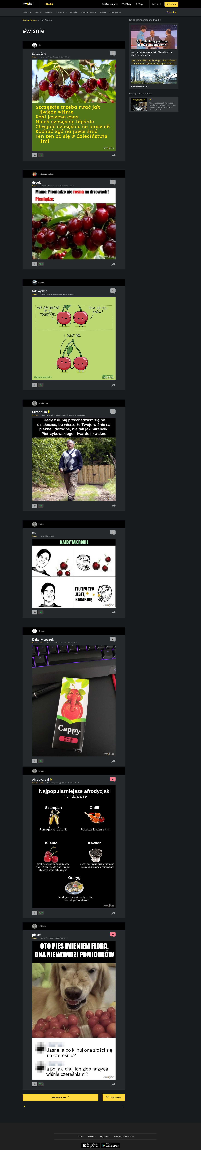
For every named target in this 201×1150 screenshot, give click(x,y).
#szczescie (56, 57)
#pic (62, 57)
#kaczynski (46, 415)
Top (141, 4)
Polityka (73, 12)
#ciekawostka (62, 643)
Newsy (103, 12)
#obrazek (44, 186)
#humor (44, 57)
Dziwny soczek (43, 639)
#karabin (44, 536)
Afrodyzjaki (41, 779)
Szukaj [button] (172, 12)
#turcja (70, 643)
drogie (37, 182)
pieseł (36, 935)
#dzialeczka (55, 415)
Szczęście (39, 53)
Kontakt (80, 1136)
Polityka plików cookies (124, 1136)
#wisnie (67, 57)
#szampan (51, 783)
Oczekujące (111, 4)
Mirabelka (40, 412)
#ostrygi (58, 783)
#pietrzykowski (80, 415)
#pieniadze (64, 186)
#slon (76, 643)
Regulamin (105, 1136)
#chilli (77, 783)
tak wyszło (40, 291)
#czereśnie (63, 938)
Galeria (48, 12)
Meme (34, 186)
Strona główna (30, 20)
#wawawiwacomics (60, 294)
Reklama (92, 1136)
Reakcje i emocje (88, 12)
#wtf (55, 643)
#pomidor (49, 938)
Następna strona (59, 1097)
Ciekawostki (61, 12)
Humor (38, 12)
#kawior (71, 783)
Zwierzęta (27, 12)
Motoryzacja (115, 12)
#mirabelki (70, 415)
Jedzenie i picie (37, 643)
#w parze (71, 294)
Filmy (128, 4)
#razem (43, 294)
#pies (43, 938)
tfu (34, 533)
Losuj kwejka (115, 1097)
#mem (50, 57)
